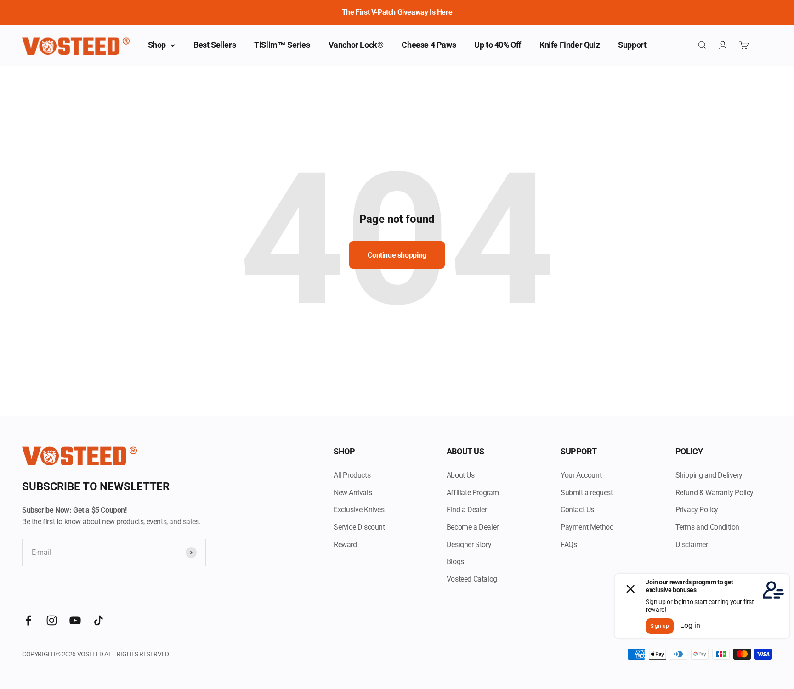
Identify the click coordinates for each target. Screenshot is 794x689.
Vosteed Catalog (472, 579)
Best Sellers (214, 45)
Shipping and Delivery (709, 475)
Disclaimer (691, 544)
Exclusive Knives (359, 509)
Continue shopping (397, 255)
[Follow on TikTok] (98, 620)
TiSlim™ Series (282, 45)
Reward (345, 544)
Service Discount (359, 527)
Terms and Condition (707, 527)
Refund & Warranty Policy (714, 492)
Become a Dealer (473, 527)
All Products (352, 475)
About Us (461, 475)
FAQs (569, 544)
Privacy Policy (696, 509)
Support (632, 45)
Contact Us (577, 509)
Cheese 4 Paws (429, 45)
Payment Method (587, 527)
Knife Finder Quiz (569, 45)
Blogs (455, 561)
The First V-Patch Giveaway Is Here (397, 12)
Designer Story (469, 544)
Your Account (581, 475)
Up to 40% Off (497, 45)
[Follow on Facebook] (28, 620)
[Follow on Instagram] (51, 620)
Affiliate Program (473, 492)
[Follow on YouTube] (75, 620)
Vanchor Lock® (356, 45)
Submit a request (587, 492)
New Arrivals (353, 492)
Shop (157, 45)
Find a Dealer (467, 509)
